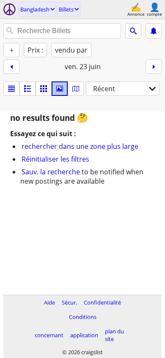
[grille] (44, 88)
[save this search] (154, 31)
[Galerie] (60, 88)
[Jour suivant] (154, 66)
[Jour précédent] (11, 66)
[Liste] (11, 88)
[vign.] (27, 88)
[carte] (76, 88)
